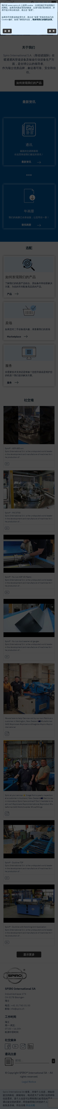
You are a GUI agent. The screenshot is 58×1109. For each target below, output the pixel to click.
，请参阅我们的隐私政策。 (42, 19)
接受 (52, 31)
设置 (7, 31)
